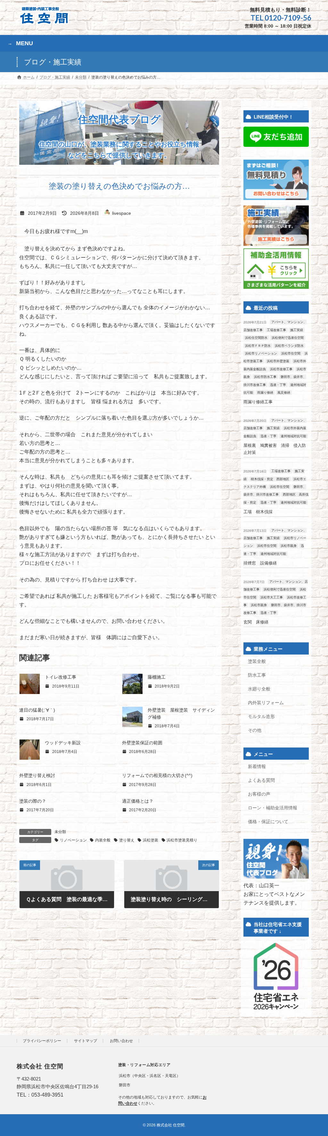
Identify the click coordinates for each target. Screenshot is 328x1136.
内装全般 (103, 840)
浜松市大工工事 (271, 597)
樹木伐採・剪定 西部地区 (270, 479)
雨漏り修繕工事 (258, 402)
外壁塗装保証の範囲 (142, 742)
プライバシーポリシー (42, 1041)
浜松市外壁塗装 (278, 361)
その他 (254, 730)
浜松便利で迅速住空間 (288, 338)
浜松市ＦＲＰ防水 (258, 345)
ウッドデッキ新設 (63, 742)
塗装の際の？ (32, 801)
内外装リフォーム (266, 703)
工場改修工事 (276, 330)
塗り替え (127, 840)
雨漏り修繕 (265, 393)
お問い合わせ (121, 1041)
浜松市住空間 (290, 353)
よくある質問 (261, 780)
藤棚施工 (157, 677)
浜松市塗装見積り (182, 840)
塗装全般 (257, 661)
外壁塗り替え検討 (37, 775)
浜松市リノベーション (261, 353)
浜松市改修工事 (281, 369)
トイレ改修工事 (60, 677)
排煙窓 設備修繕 (260, 563)
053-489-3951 (47, 1095)
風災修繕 (283, 393)
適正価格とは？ (137, 801)
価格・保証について (268, 821)
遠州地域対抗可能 (293, 436)
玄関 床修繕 (255, 622)
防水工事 (257, 675)
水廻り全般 (259, 689)
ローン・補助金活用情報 (272, 807)
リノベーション (73, 840)
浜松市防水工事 (265, 377)
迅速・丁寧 (278, 385)
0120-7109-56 (288, 17)
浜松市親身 (289, 546)
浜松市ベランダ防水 (289, 345)
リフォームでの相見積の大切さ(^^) (157, 775)
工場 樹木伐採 (258, 511)
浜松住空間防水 (256, 338)
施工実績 (296, 330)
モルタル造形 (261, 716)
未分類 (60, 832)
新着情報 (257, 766)
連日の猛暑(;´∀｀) (37, 710)
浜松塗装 (150, 840)
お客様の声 (259, 794)
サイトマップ (85, 1041)
